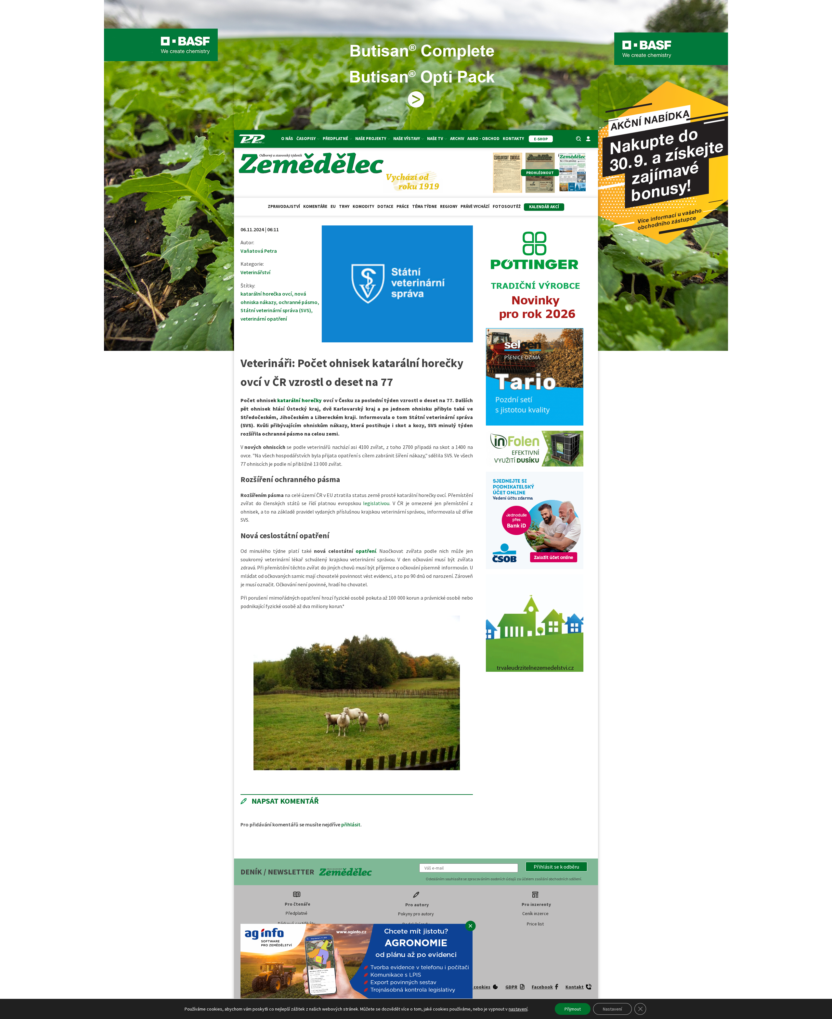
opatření (366, 551)
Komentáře (315, 206)
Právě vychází (475, 206)
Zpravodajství (284, 206)
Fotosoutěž (507, 206)
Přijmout (573, 1009)
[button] (556, 867)
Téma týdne (424, 206)
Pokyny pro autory (416, 914)
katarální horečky (299, 400)
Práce (402, 206)
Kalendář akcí (544, 207)
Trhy (344, 206)
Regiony (448, 206)
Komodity (363, 206)
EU (333, 206)
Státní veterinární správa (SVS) (275, 310)
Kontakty (513, 138)
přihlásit (350, 824)
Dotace (385, 206)
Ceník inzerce (535, 913)
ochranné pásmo (298, 302)
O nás (287, 138)
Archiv (457, 138)
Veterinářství (255, 272)
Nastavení (612, 1009)
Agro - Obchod (483, 138)
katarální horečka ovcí (266, 293)
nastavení (518, 1009)
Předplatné (296, 913)
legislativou (376, 503)
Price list (535, 924)
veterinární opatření (263, 318)
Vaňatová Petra (258, 251)
